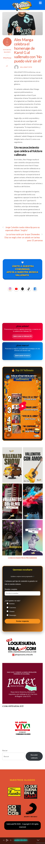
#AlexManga (7, 58)
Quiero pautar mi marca (22, 355)
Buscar (5, 750)
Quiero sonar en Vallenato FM (22, 336)
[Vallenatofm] (22, 10)
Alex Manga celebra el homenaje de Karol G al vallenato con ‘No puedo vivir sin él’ (28, 50)
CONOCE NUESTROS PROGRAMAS (22, 558)
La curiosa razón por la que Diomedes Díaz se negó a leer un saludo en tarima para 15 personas (23, 237)
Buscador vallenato (34, 756)
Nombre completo (11, 589)
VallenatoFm (26, 67)
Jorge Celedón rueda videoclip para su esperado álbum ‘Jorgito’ (22, 229)
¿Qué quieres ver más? (12, 601)
